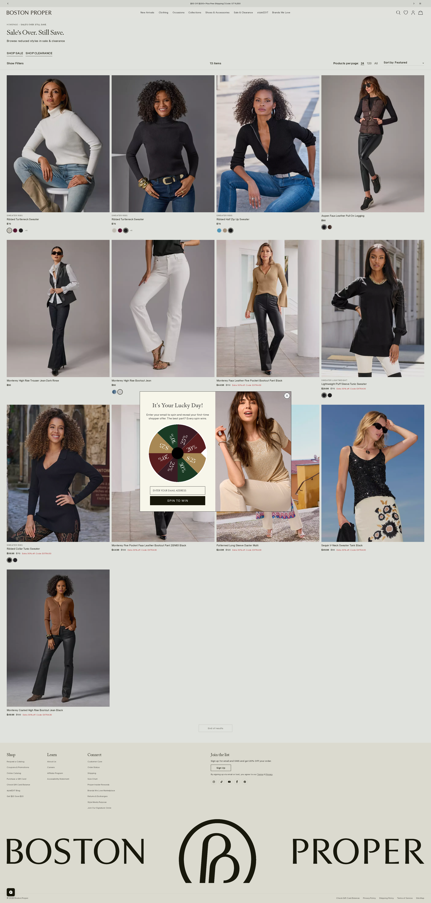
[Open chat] (11, 892)
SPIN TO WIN (177, 500)
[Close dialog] (287, 396)
